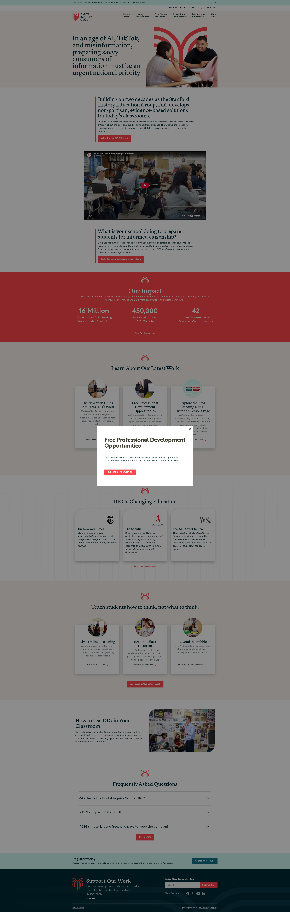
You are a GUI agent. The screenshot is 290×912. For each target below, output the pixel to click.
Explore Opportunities (120, 472)
